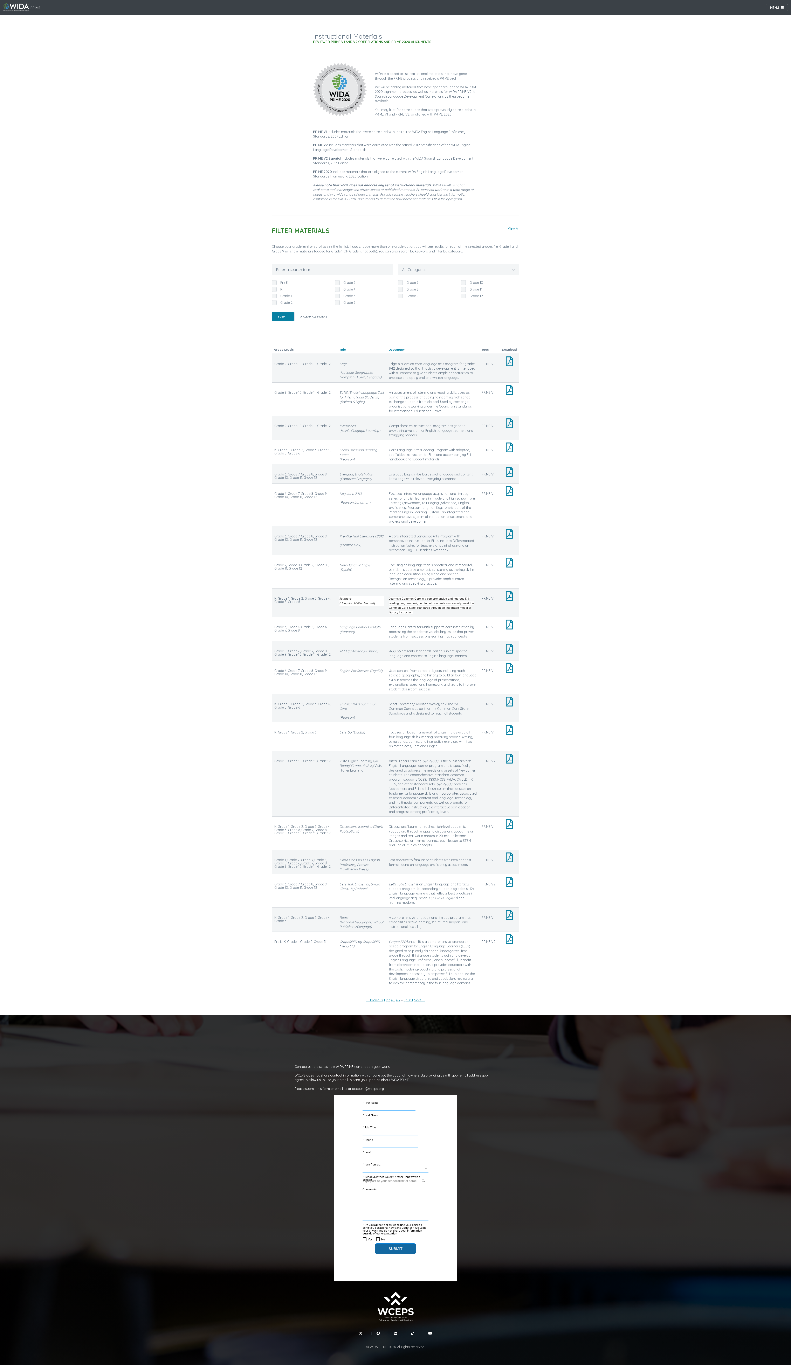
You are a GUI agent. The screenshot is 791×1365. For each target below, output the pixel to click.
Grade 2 (286, 302)
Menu (774, 8)
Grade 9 (412, 296)
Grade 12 (476, 296)
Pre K (284, 282)
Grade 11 (475, 289)
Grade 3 (349, 282)
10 (408, 1000)
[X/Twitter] (360, 1333)
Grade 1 (286, 296)
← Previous (374, 1000)
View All (513, 228)
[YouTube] (430, 1333)
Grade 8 (412, 289)
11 (412, 1000)
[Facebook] (378, 1333)
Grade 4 (349, 289)
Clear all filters (314, 316)
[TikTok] (412, 1333)
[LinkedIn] (395, 1333)
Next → (419, 1000)
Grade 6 (349, 302)
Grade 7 (412, 282)
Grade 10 (476, 282)
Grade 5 (349, 296)
